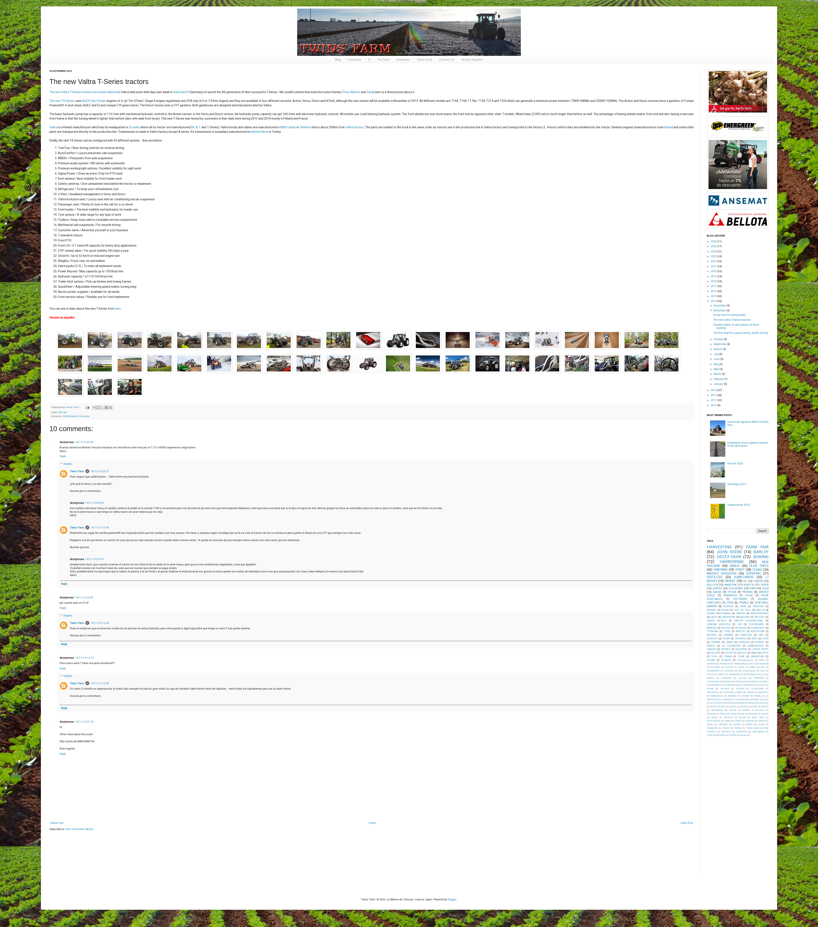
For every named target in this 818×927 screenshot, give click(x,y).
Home (372, 823)
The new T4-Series (61, 101)
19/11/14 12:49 (100, 683)
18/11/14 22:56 (84, 442)
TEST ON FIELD (742, 610)
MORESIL (711, 610)
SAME (754, 652)
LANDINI (711, 649)
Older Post (687, 823)
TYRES (726, 631)
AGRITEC (740, 631)
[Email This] (94, 407)
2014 (714, 301)
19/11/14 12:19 (84, 657)
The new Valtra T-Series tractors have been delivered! (84, 92)
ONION (743, 706)
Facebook (354, 59)
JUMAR (738, 692)
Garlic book (424, 59)
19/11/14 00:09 (94, 502)
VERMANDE (741, 732)
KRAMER (732, 696)
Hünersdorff (181, 92)
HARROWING (732, 561)
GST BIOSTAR (729, 685)
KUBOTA (749, 584)
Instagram (403, 59)
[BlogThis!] (98, 407)
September (720, 344)
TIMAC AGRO (752, 728)
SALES (714, 617)
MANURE (712, 628)
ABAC (762, 660)
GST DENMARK (746, 685)
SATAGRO (723, 724)
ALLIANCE (715, 667)
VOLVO (710, 735)
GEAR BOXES (752, 681)
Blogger (451, 899)
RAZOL (714, 717)
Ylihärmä (305, 127)
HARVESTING (719, 546)
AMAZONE (730, 584)
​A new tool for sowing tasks (729, 314)
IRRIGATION (730, 595)
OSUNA (754, 706)
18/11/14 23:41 (84, 597)
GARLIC (735, 566)
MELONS (725, 628)
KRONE (757, 696)
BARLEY (761, 551)
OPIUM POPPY (760, 649)
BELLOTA (712, 584)
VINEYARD (720, 570)
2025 (714, 246)
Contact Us (446, 59)
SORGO (749, 724)
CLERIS (726, 638)
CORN (729, 602)
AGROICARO (739, 664)
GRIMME (715, 642)
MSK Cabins (288, 127)
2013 (714, 390)
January (719, 384)
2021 (714, 266)
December (720, 305)
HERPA (710, 688)
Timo (345, 92)
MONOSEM (741, 649)
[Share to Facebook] (106, 407)
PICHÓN (732, 710)
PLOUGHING (736, 588)
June (717, 359)
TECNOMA (712, 631)
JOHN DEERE (729, 551)
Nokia (668, 127)
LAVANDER (740, 699)
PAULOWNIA (717, 710)
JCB (739, 624)
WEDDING (721, 735)
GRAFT (765, 681)
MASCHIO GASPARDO (734, 703)
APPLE (741, 667)
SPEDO (761, 724)
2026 (714, 241)
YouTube (383, 59)
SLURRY (736, 724)
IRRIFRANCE (713, 692)
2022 (714, 261)
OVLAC (749, 595)
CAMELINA (746, 635)
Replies (67, 463)
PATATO (765, 706)
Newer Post (57, 823)
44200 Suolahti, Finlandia (76, 416)
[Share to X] (102, 407)
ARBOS (752, 667)
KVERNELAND (756, 624)
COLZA (710, 674)
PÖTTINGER (740, 599)
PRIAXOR (752, 714)
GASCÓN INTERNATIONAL (748, 620)
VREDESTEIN (728, 617)
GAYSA (739, 681)
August (718, 349)
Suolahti (134, 127)
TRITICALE (726, 732)
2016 (714, 291)
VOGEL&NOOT (758, 732)
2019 (714, 276)
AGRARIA (711, 664)
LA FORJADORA (731, 645)
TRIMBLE (744, 602)
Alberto (355, 92)
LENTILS (717, 588)
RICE (744, 652)
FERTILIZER (714, 577)
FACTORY (760, 617)
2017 (714, 286)
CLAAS (757, 570)
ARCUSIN (745, 617)
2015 (714, 296)
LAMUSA (726, 699)
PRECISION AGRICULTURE (732, 714)
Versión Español (472, 59)
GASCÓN (740, 613)
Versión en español (61, 317)
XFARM (732, 735)
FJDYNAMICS (713, 681)
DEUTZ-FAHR (729, 556)
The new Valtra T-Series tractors (732, 319)
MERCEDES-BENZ (759, 613)
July (716, 354)
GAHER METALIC (717, 620)
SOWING (761, 556)
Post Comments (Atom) (79, 829)
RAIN (752, 588)
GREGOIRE (758, 606)
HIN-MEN (724, 688)
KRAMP (745, 696)
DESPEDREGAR (751, 674)
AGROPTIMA (757, 631)
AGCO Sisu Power (94, 101)
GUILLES (761, 685)
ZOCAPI (711, 660)
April (716, 369)
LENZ (766, 699)
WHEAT (730, 581)
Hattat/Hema (259, 131)
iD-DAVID (726, 660)
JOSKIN (726, 692)
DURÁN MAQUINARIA (718, 613)
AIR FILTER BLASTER (759, 664)
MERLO (751, 703)
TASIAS (726, 728)
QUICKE (765, 714)
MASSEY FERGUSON (721, 573)
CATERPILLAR (730, 671)
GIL (745, 581)
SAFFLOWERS (713, 721)
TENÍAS (728, 656)
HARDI (729, 642)
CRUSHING (740, 638)
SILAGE (725, 610)
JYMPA (750, 692)
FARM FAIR (757, 546)
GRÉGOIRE (715, 685)
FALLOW (742, 678)
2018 (714, 281)
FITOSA (732, 592)
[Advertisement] (739, 807)
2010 (714, 405)
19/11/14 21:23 (84, 721)
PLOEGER (711, 714)
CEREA (764, 584)
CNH (762, 671)
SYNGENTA (712, 728)
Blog (338, 59)
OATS (723, 706)
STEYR (765, 652)
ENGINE (710, 678)
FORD (765, 638)
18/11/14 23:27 (100, 471)
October (719, 339)
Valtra (53, 127)
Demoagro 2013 (736, 484)
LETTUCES (715, 703)
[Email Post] (87, 407)
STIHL (714, 656)
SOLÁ (765, 588)
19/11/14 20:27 (94, 559)
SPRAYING (753, 573)
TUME (741, 656)
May (716, 364)
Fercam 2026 (735, 463)
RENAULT (728, 717)
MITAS (713, 706)
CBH (761, 635)
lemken (743, 735)
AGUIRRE (712, 635)
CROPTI (720, 674)
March (718, 374)
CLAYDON (712, 638)
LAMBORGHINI (755, 645)
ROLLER (742, 717)
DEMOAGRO (734, 674)
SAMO (727, 721)
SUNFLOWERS (743, 577)
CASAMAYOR (713, 671)
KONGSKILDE (717, 696)
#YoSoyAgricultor (745, 660)
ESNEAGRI (726, 678)
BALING (717, 592)
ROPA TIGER (758, 717)
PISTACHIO (741, 628)
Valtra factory (355, 127)
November (720, 310)
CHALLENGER (748, 671)
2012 (714, 395)
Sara (369, 92)
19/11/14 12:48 (100, 623)
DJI (763, 674)
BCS (763, 667)
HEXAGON (744, 642)
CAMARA (728, 635)
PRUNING (747, 592)
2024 (714, 251)
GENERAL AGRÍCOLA (718, 624)
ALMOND (728, 606)
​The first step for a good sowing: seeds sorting (740, 332)
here (118, 308)
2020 (714, 271)
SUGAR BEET (758, 628)
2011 (714, 400)
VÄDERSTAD (757, 656)
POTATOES (731, 652)
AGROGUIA (725, 664)
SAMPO (738, 721)
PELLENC (715, 652)
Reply (63, 456)
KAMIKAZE (763, 692)
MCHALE (725, 649)
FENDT (740, 570)
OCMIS (733, 706)
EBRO (755, 638)
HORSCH (759, 642)
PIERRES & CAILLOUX (753, 710)
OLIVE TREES (759, 566)
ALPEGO (729, 667)
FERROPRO (758, 678)
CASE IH (760, 610)
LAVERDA (754, 699)
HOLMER (740, 688)
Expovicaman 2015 (738, 504)
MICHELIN (764, 703)
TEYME (738, 728)
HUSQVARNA (757, 688)
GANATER (727, 681)
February (719, 379)
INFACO (711, 645)
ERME (743, 606)
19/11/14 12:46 (100, 527)
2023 (714, 256)
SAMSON (749, 721)
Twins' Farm (77, 471)
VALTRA (62, 412)
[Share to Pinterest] (110, 407)
